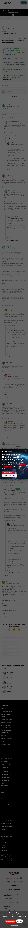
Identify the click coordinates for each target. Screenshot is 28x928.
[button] (14, 925)
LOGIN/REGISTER (8, 472)
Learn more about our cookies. (17, 918)
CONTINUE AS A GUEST (9, 475)
